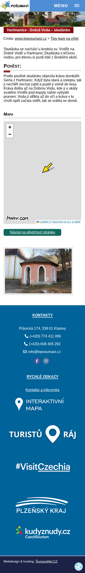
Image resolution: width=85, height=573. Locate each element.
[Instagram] (46, 361)
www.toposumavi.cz (31, 38)
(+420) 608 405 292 (45, 344)
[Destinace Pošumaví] (20, 5)
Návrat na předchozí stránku (32, 232)
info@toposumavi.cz (44, 352)
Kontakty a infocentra (42, 390)
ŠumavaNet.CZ (47, 561)
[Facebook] (37, 361)
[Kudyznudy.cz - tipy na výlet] (42, 537)
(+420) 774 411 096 (45, 336)
